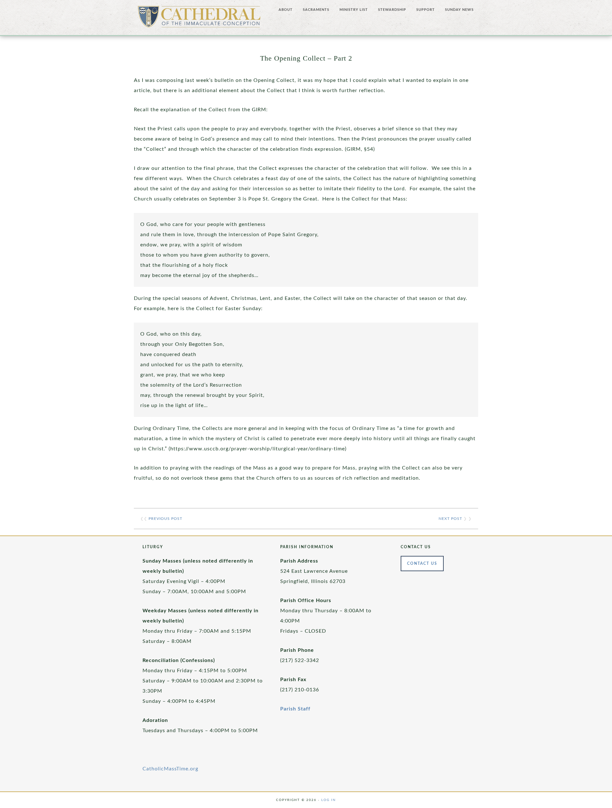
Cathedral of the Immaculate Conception (199, 19)
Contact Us (422, 563)
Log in (328, 800)
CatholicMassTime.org (170, 768)
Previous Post (165, 518)
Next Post (450, 518)
